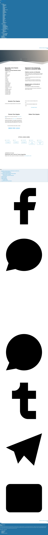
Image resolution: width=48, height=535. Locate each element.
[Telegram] (24, 473)
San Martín (24, 142)
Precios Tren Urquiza (4, 177)
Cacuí (3, 6)
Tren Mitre (8, 142)
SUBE (3, 30)
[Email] (24, 522)
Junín (3, 13)
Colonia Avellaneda (5, 9)
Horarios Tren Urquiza (4, 176)
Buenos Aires (4, 4)
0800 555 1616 (14, 128)
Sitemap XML (5, 529)
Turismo (2, 32)
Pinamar (4, 16)
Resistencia (4, 18)
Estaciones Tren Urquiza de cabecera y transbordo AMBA (8, 173)
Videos (27, 60)
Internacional (3, 37)
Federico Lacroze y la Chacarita (7, 174)
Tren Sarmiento (32, 143)
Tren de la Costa (5, 34)
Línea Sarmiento (5, 25)
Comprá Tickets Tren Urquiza (37, 158)
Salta (3, 21)
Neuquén (4, 15)
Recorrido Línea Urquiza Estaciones (5, 171)
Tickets (40, 60)
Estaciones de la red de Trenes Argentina (15, 154)
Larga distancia (3, 36)
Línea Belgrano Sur (5, 26)
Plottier (4, 17)
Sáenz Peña (4, 20)
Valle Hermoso (5, 22)
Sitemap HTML (1, 529)
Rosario (4, 19)
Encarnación (4, 11)
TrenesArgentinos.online (27, 155)
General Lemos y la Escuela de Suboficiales (8, 175)
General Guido (4, 12)
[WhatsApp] (24, 376)
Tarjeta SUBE (14, 118)
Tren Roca (16, 142)
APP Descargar (5, 31)
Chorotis (4, 8)
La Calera (4, 14)
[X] (24, 327)
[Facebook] (24, 230)
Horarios (14, 60)
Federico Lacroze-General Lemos (7, 172)
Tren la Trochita (5, 35)
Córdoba (4, 10)
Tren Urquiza (4, 27)
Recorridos (8, 60)
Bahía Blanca (4, 5)
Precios (20, 60)
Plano (34, 60)
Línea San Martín (5, 28)
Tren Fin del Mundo (5, 33)
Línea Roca (4, 24)
